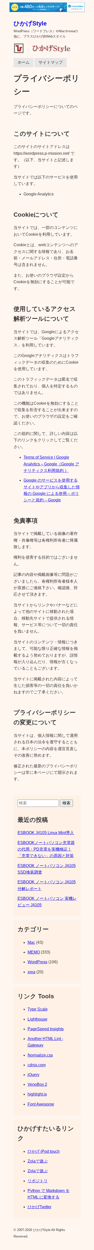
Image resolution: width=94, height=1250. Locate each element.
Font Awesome (41, 1104)
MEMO (34, 952)
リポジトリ (38, 1181)
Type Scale (38, 1009)
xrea (31, 972)
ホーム (24, 62)
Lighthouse (37, 1019)
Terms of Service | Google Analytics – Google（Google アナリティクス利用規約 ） (51, 464)
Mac (31, 942)
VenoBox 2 (37, 1084)
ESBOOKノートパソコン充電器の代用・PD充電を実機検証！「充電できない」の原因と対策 (46, 849)
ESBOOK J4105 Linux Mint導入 (46, 833)
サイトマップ (51, 62)
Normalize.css (40, 1055)
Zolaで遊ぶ (38, 1161)
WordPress (37, 962)
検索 (66, 803)
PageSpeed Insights (46, 1029)
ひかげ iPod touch (44, 1151)
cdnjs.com (37, 1065)
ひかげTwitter (39, 1207)
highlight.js (37, 1094)
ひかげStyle (30, 23)
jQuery (33, 1075)
